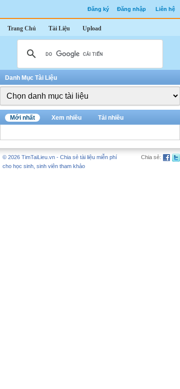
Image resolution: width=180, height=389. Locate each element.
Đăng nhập (131, 9)
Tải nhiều (111, 117)
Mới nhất (22, 117)
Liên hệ (165, 9)
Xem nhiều (67, 117)
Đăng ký (98, 9)
